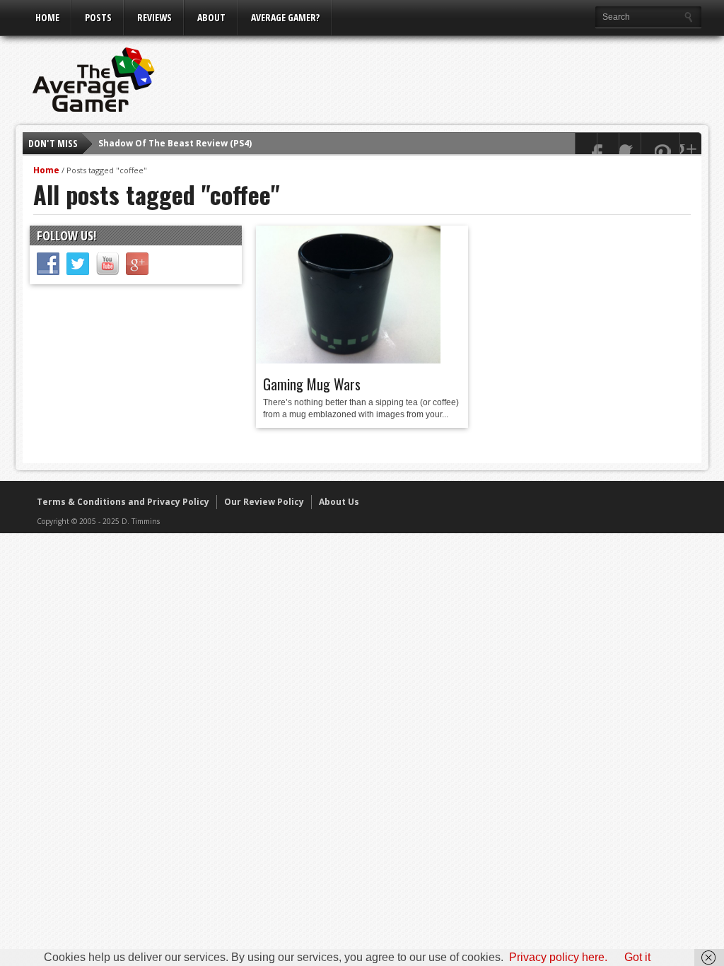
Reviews (154, 17)
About (211, 17)
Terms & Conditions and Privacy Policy (123, 502)
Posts (98, 17)
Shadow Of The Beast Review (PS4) (175, 143)
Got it (637, 957)
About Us (339, 502)
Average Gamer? (285, 17)
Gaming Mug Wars (312, 384)
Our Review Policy (264, 502)
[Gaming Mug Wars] (348, 360)
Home (47, 17)
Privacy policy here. (558, 957)
